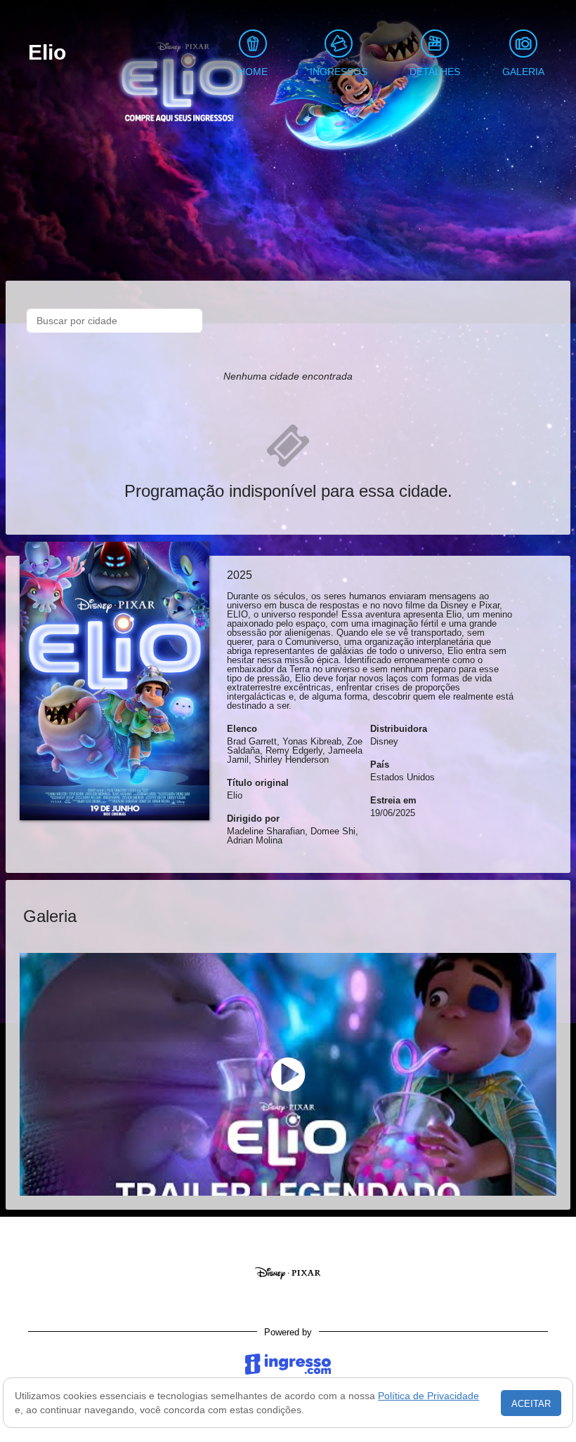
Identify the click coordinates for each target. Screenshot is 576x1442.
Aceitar (531, 1403)
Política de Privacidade (428, 1395)
